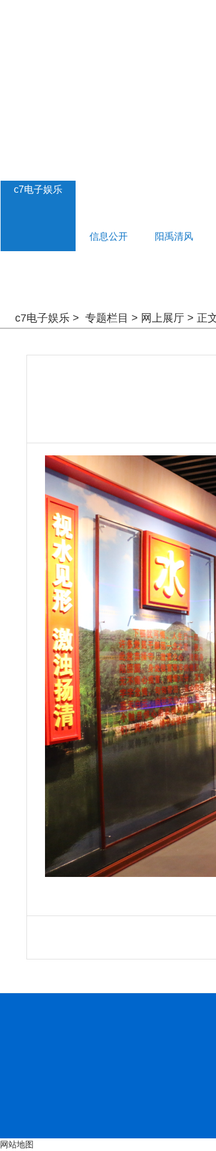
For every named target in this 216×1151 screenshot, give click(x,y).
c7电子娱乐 (38, 189)
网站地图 (17, 1144)
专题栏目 (106, 318)
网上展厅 (162, 318)
